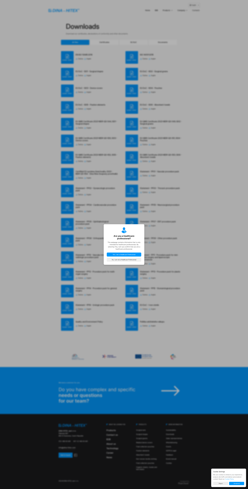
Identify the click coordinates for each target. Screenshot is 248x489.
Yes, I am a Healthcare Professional (124, 254)
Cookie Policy (229, 479)
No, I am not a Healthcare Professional (124, 260)
